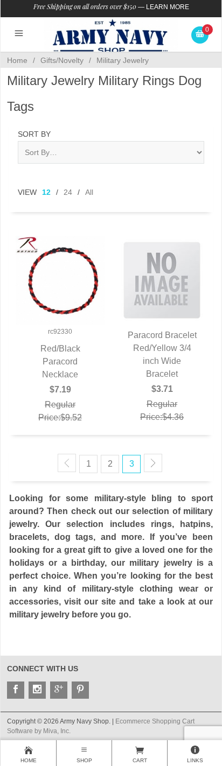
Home (17, 60)
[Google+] (58, 690)
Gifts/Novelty (62, 60)
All (89, 192)
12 (46, 192)
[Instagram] (37, 690)
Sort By (34, 134)
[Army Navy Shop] (111, 36)
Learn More (167, 7)
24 (68, 192)
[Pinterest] (80, 690)
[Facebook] (15, 690)
